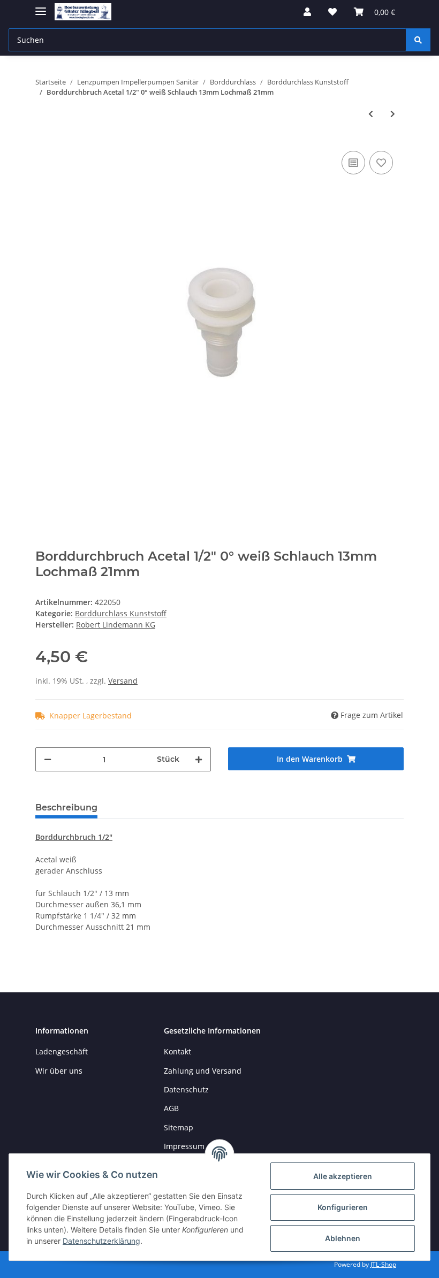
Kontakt (177, 1051)
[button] (307, 11)
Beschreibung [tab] (66, 807)
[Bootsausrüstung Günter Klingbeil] (83, 12)
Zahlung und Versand (202, 1071)
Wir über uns (58, 1071)
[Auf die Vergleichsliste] (353, 162)
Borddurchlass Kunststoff (120, 613)
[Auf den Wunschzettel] (381, 162)
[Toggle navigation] (40, 6)
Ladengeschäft (61, 1051)
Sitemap (178, 1127)
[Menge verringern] (47, 759)
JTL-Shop (383, 1264)
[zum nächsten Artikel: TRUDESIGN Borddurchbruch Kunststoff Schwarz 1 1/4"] (393, 113)
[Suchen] (418, 39)
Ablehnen (342, 1238)
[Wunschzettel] (332, 11)
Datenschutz (186, 1089)
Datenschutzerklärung (101, 1240)
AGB (171, 1108)
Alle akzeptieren (342, 1176)
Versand (123, 681)
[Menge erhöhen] (198, 759)
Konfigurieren (342, 1207)
